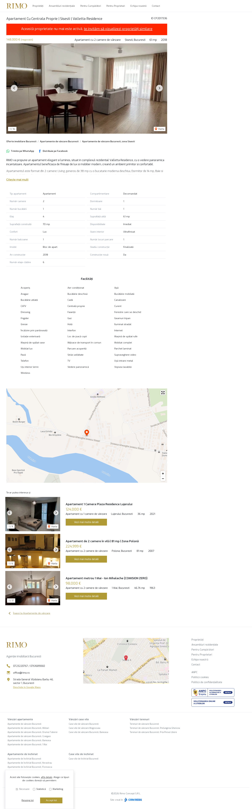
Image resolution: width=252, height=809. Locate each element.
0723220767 (20, 666)
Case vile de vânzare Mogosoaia (84, 728)
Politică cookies (200, 677)
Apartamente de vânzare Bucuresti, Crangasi (29, 736)
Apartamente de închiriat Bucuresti (24, 758)
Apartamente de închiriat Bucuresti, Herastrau (30, 763)
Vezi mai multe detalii (86, 522)
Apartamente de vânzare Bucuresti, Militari (28, 728)
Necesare (24, 789)
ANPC (194, 672)
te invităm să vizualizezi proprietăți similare (118, 29)
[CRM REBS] (133, 799)
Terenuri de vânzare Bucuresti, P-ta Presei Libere (153, 732)
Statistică (41, 789)
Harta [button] (161, 128)
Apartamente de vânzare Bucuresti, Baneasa (29, 740)
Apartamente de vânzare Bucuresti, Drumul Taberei (32, 732)
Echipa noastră (138, 5)
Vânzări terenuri (139, 719)
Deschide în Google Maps (27, 687)
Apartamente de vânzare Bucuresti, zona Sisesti (108, 141)
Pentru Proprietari (115, 5)
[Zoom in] (162, 473)
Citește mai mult (17, 179)
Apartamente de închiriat (23, 754)
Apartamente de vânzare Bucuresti (59, 141)
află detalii (46, 777)
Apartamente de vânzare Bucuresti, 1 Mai (27, 744)
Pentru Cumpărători (90, 5)
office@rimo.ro (21, 672)
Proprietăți (38, 5)
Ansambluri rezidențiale (62, 5)
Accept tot (51, 800)
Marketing (58, 789)
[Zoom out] (162, 478)
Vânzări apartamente (20, 719)
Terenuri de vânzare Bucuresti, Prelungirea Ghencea (155, 728)
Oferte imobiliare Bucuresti (21, 141)
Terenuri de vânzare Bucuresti (144, 724)
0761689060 (37, 666)
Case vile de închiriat (81, 754)
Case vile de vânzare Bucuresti (84, 724)
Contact (156, 5)
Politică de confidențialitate (206, 682)
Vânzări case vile (79, 719)
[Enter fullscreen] (162, 392)
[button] (14, 88)
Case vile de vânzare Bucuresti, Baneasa (88, 732)
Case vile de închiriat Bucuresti (83, 758)
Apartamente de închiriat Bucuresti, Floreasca (30, 767)
